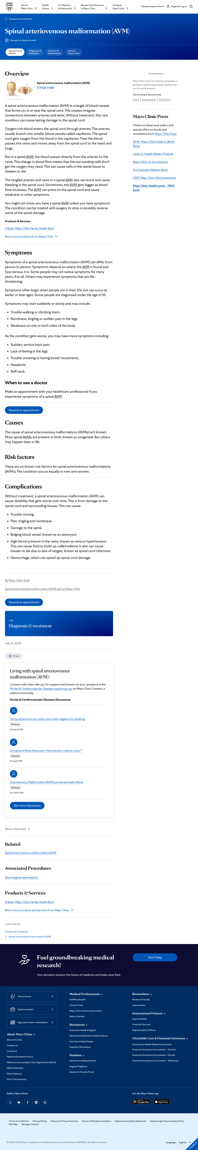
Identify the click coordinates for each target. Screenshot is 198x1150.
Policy (136, 99)
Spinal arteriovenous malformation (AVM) (67, 30)
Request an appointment (24, 410)
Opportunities (149, 99)
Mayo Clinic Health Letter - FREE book (153, 188)
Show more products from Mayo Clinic (29, 236)
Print (16, 656)
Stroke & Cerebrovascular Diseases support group (41, 688)
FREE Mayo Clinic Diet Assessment (154, 177)
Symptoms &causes (15, 52)
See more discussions (27, 805)
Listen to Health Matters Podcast (153, 154)
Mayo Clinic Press (165, 134)
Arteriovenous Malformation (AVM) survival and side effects (46, 782)
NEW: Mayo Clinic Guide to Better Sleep (154, 144)
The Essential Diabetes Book (150, 170)
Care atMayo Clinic (74, 52)
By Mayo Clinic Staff (17, 580)
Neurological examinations (21, 877)
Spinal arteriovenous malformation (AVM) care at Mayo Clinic (42, 589)
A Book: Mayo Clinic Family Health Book (29, 228)
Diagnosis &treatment (35, 52)
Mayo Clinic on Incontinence (150, 162)
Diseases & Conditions (20, 18)
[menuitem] (15, 52)
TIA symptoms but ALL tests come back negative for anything (47, 719)
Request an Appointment (23, 40)
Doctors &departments (54, 52)
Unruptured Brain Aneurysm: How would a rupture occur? (46, 750)
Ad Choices (165, 99)
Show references (15, 829)
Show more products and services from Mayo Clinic (37, 910)
